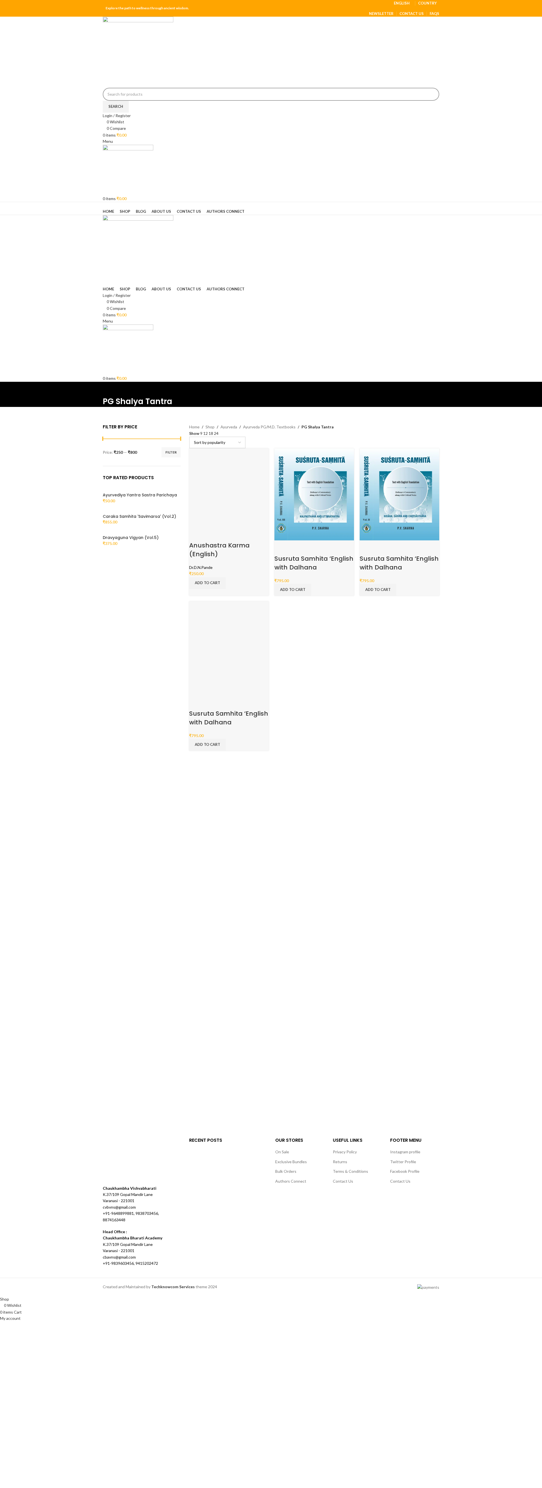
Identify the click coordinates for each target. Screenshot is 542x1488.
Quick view (211, 534)
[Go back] (110, 389)
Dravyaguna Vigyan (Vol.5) (131, 537)
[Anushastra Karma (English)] (218, 487)
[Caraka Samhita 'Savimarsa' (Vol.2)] (115, 510)
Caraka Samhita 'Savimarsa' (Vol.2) (139, 516)
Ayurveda (228, 426)
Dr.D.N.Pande (201, 567)
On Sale (282, 1151)
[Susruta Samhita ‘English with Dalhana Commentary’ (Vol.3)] (314, 494)
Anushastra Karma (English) (219, 549)
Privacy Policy (345, 1151)
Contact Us (343, 1181)
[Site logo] (138, 51)
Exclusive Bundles (291, 1161)
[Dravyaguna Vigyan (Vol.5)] (115, 531)
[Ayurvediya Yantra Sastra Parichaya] (115, 489)
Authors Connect (290, 1181)
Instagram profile (405, 1151)
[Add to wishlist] (226, 534)
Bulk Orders (285, 1171)
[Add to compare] (196, 534)
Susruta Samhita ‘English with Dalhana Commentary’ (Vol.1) (228, 722)
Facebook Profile (404, 1171)
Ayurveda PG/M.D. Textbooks (269, 426)
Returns (340, 1161)
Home (194, 426)
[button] (207, 583)
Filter (171, 452)
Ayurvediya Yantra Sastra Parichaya (140, 495)
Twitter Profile (403, 1161)
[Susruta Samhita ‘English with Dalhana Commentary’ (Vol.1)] (229, 647)
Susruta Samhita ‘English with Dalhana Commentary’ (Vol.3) (313, 567)
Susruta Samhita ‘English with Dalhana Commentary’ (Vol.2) (399, 567)
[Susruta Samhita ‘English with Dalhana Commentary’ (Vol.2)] (399, 494)
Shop (210, 426)
